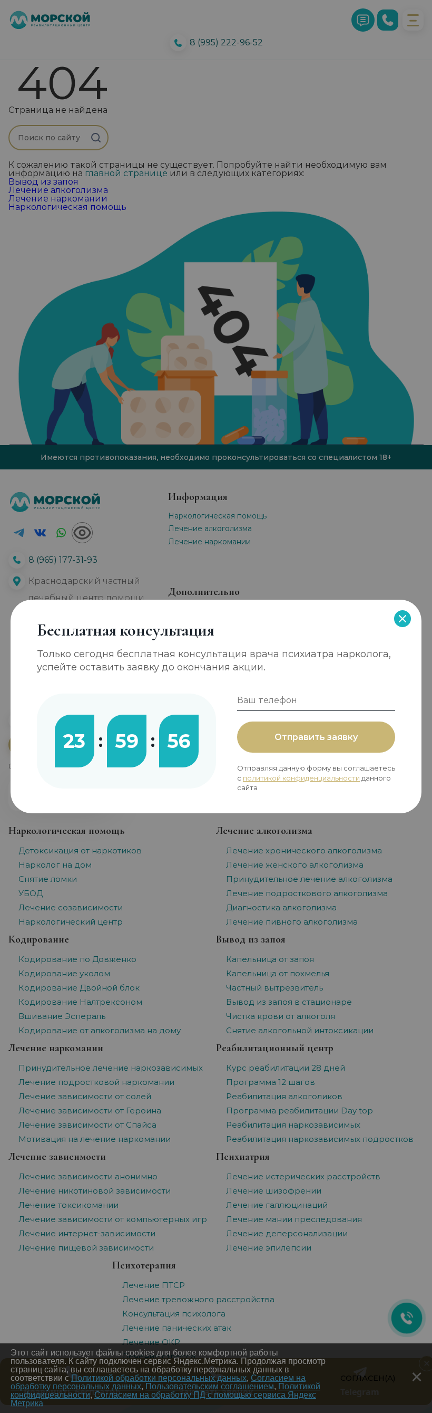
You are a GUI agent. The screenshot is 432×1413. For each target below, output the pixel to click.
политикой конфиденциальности (301, 778)
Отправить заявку (316, 737)
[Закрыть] (402, 618)
